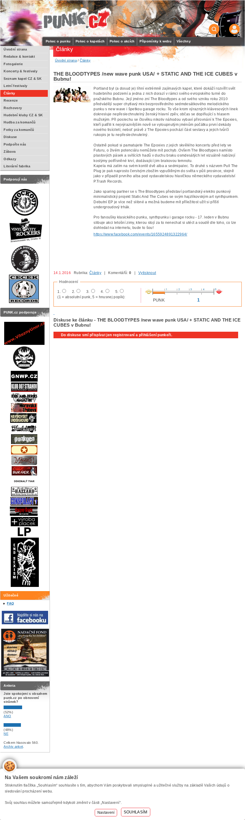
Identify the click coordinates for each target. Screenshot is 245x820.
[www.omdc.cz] (25, 675)
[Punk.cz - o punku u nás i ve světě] (76, 19)
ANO (7, 716)
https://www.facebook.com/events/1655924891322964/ (140, 234)
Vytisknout (147, 273)
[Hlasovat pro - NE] (21, 725)
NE (6, 733)
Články (95, 273)
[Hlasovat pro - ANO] (21, 708)
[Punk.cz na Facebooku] (25, 623)
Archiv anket (13, 746)
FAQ (10, 603)
